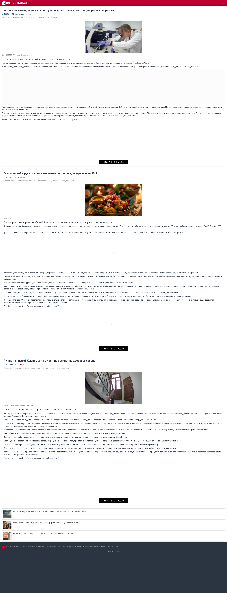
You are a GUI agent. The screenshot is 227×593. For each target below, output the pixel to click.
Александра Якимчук (23, 14)
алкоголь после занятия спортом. (62, 119)
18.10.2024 (6, 14)
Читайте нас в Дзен (113, 161)
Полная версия (113, 551)
